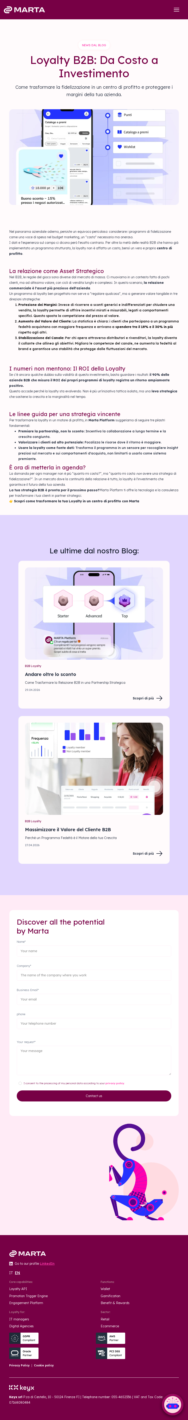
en (17, 1273)
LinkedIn (47, 1264)
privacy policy (114, 1083)
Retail (105, 1319)
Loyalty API (18, 1289)
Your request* (26, 1042)
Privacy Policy (19, 1365)
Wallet (105, 1289)
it (11, 1273)
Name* (21, 941)
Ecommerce (110, 1326)
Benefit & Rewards (115, 1303)
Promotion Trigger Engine (28, 1296)
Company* (24, 966)
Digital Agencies (21, 1326)
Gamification (110, 1296)
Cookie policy (44, 1365)
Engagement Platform (26, 1303)
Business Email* (28, 990)
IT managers (19, 1319)
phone (21, 1014)
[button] (176, 9)
